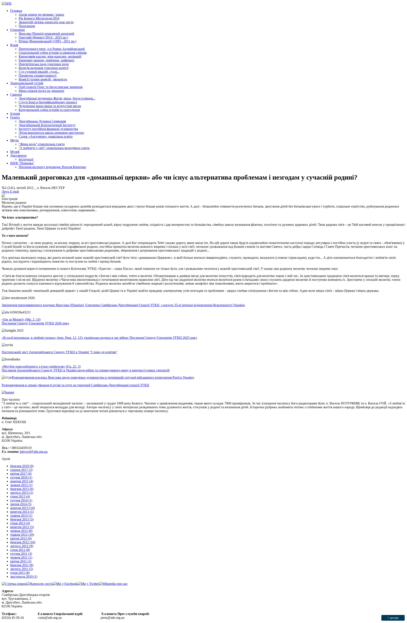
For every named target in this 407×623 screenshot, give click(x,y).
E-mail (14, 191)
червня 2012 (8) (21, 531)
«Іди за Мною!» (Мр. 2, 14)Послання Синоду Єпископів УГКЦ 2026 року (35, 321)
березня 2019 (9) (21, 466)
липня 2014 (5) (20, 504)
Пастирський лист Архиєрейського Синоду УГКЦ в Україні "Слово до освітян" (59, 352)
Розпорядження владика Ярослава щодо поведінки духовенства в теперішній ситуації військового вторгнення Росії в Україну (103, 377)
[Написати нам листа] (39, 584)
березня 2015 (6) (21, 489)
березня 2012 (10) (22, 542)
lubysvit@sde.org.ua (33, 451)
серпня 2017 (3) (21, 470)
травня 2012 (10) (22, 534)
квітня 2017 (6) (21, 473)
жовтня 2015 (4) (21, 481)
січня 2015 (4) (20, 496)
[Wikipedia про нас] (113, 584)
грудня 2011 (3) (21, 553)
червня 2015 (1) (21, 485)
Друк (6, 191)
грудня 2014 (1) (21, 500)
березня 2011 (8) (21, 565)
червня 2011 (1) (21, 557)
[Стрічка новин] (14, 584)
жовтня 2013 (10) (22, 508)
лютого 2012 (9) (21, 546)
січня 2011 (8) (20, 573)
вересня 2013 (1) (22, 512)
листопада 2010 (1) (23, 576)
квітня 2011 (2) (20, 561)
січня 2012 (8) (20, 550)
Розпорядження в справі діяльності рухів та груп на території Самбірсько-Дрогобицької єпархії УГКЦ (75, 385)
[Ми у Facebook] (65, 584)
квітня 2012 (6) (21, 538)
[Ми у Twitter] (88, 584)
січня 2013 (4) (20, 523)
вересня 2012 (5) (22, 527)
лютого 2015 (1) (21, 492)
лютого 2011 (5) (21, 569)
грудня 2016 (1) (21, 477)
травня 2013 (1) (21, 515)
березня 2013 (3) (21, 519)
